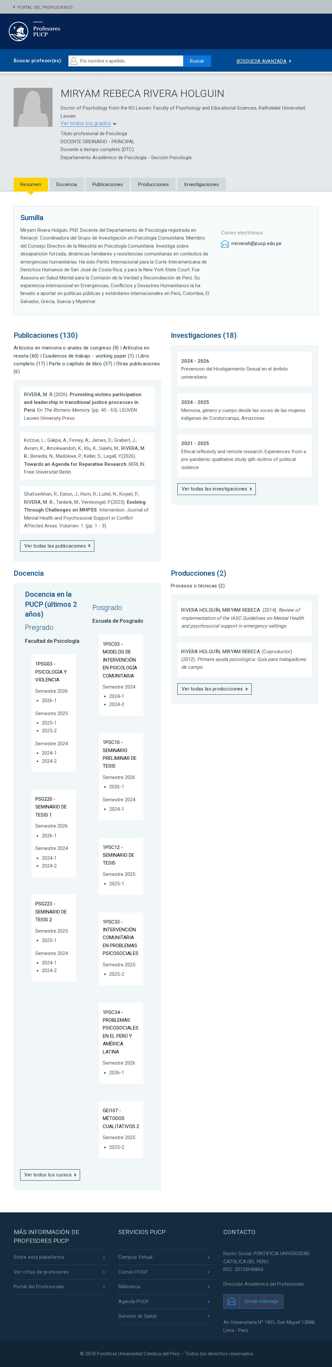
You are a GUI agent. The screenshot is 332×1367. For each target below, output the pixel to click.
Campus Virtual (135, 1257)
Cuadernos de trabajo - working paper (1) (88, 356)
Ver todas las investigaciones (214, 489)
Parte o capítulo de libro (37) (80, 364)
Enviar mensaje (261, 1301)
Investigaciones (201, 184)
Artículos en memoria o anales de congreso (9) (66, 348)
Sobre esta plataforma (39, 1257)
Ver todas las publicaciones (55, 546)
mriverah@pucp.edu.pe (256, 243)
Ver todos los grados (86, 123)
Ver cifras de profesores (41, 1272)
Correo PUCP (133, 1272)
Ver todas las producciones (212, 689)
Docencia (66, 184)
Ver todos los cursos (48, 1175)
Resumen (30, 184)
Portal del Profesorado (45, 7)
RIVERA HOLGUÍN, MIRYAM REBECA (220, 610)
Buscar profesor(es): (38, 61)
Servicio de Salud (137, 1316)
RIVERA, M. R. (39, 394)
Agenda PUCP (133, 1301)
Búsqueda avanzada (262, 61)
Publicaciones (107, 184)
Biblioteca (129, 1287)
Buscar (197, 61)
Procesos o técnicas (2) (198, 586)
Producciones (153, 184)
